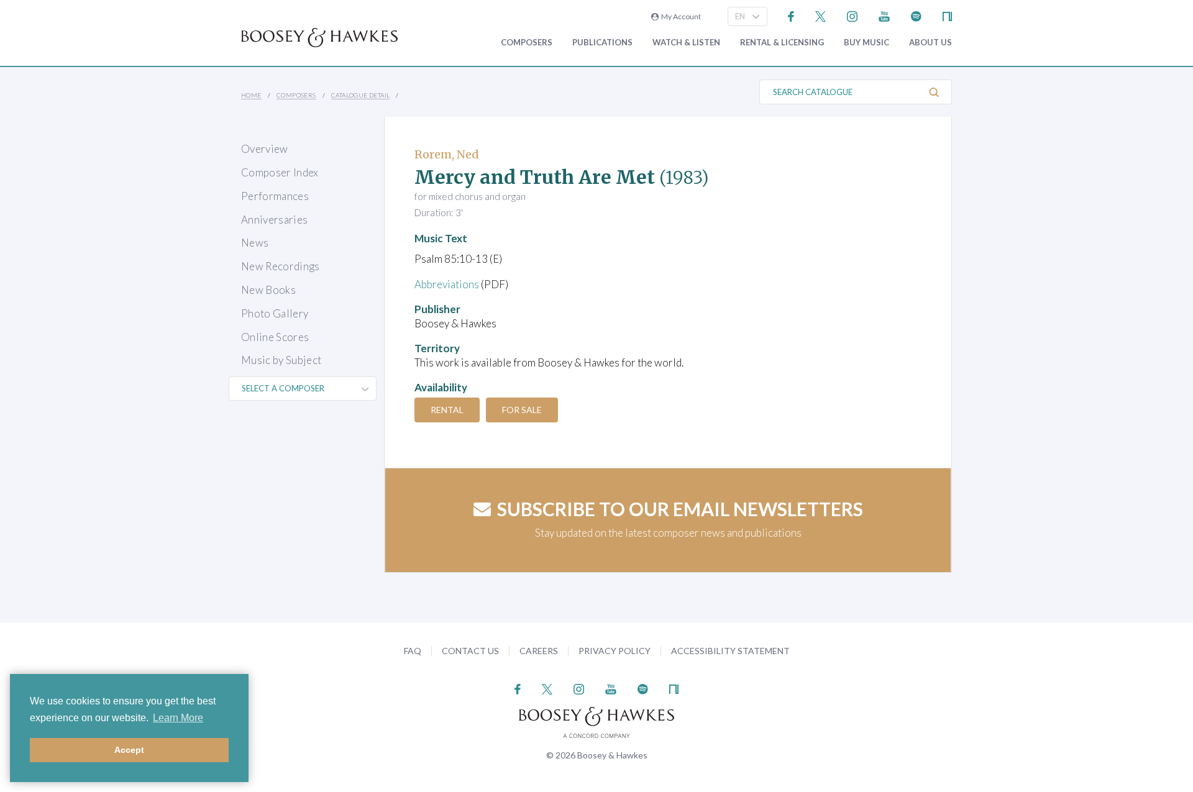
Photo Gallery (274, 313)
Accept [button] (129, 750)
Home (251, 95)
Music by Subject (281, 359)
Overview (264, 148)
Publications (602, 42)
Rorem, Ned (446, 154)
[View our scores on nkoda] (947, 15)
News (254, 242)
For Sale (522, 409)
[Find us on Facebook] (791, 15)
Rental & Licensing (782, 42)
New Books (268, 289)
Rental (447, 409)
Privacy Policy (614, 650)
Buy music (866, 42)
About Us (930, 42)
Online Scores (275, 337)
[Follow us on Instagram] (852, 15)
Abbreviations (446, 284)
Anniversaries (274, 219)
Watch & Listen (686, 42)
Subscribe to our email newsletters (680, 509)
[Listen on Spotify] (916, 15)
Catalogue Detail (360, 95)
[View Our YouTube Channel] (884, 15)
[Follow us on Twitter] (820, 15)
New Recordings (280, 266)
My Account (680, 16)
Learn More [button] (178, 717)
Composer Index (280, 172)
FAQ (412, 650)
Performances (275, 196)
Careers (538, 650)
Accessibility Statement (730, 650)
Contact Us (470, 650)
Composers (526, 42)
